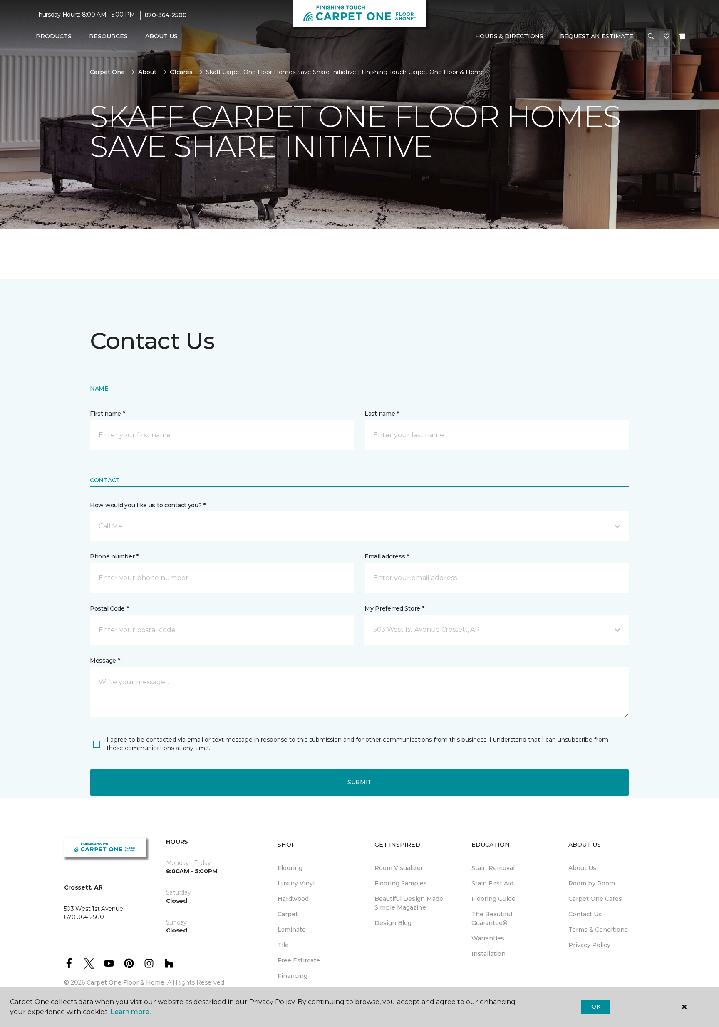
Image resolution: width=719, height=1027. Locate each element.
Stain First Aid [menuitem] (492, 883)
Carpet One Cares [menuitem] (595, 898)
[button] (651, 36)
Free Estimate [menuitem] (299, 960)
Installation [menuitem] (488, 953)
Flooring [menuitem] (290, 868)
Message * (105, 660)
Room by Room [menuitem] (591, 883)
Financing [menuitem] (292, 976)
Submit (359, 782)
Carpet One (107, 72)
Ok (595, 1006)
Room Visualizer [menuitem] (398, 868)
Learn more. (130, 1012)
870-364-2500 (166, 15)
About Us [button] (161, 36)
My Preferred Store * (394, 608)
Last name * (381, 413)
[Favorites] (666, 36)
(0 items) (682, 36)
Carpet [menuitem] (288, 914)
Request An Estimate (596, 36)
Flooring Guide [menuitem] (493, 898)
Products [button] (54, 36)
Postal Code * (109, 608)
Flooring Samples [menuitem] (400, 883)
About (147, 72)
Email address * (386, 556)
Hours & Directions (509, 36)
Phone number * (114, 556)
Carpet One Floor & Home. (126, 982)
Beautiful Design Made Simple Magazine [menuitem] (408, 903)
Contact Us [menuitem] (585, 914)
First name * (107, 413)
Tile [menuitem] (283, 945)
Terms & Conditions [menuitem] (598, 929)
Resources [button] (108, 36)
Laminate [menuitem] (292, 929)
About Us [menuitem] (582, 868)
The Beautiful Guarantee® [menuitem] (491, 918)
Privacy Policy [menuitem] (589, 945)
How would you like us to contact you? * (148, 505)
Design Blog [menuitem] (393, 923)
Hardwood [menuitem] (293, 898)
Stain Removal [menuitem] (493, 868)
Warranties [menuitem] (487, 938)
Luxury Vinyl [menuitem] (296, 883)
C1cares (181, 72)
